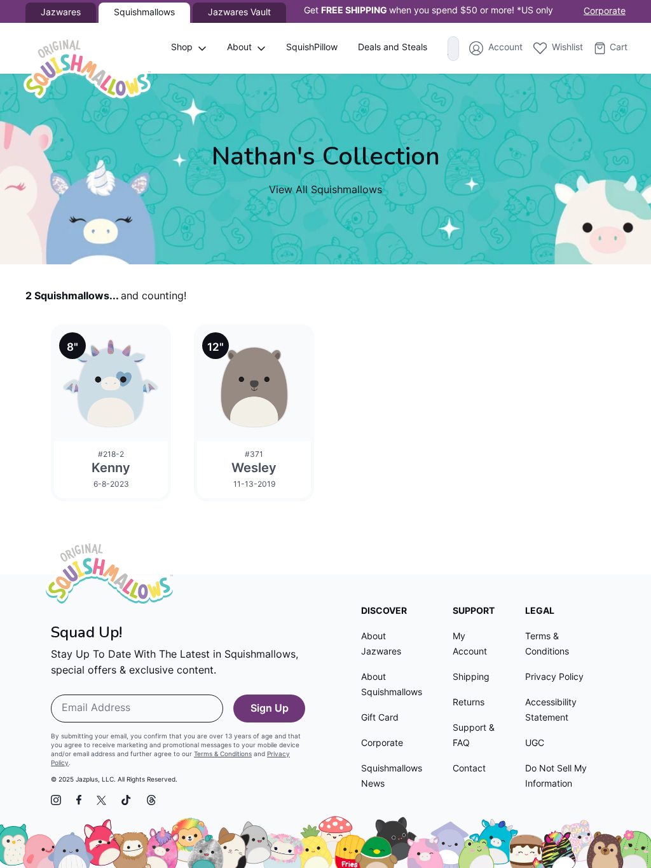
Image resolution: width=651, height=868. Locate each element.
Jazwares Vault (239, 13)
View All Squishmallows (325, 191)
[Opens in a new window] (56, 800)
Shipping (471, 677)
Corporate (605, 12)
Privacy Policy (554, 677)
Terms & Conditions (223, 754)
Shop (182, 48)
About (239, 48)
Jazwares (61, 13)
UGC (534, 744)
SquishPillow (312, 48)
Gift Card (380, 718)
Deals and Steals (392, 48)
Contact (469, 769)
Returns (468, 703)
